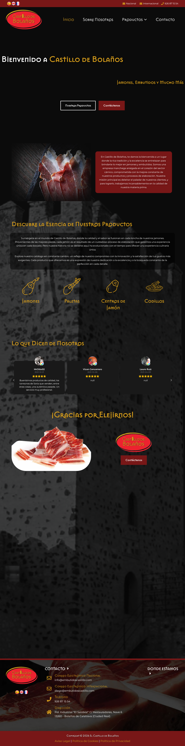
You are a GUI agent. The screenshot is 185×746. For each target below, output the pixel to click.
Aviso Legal (62, 741)
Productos (132, 19)
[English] (13, 3)
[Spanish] (9, 3)
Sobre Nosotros (98, 19)
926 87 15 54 (62, 701)
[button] (145, 19)
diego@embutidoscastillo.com (74, 690)
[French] (18, 3)
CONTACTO (55, 669)
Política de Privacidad (115, 741)
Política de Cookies (85, 741)
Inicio (68, 19)
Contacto (165, 19)
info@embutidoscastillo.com (73, 680)
